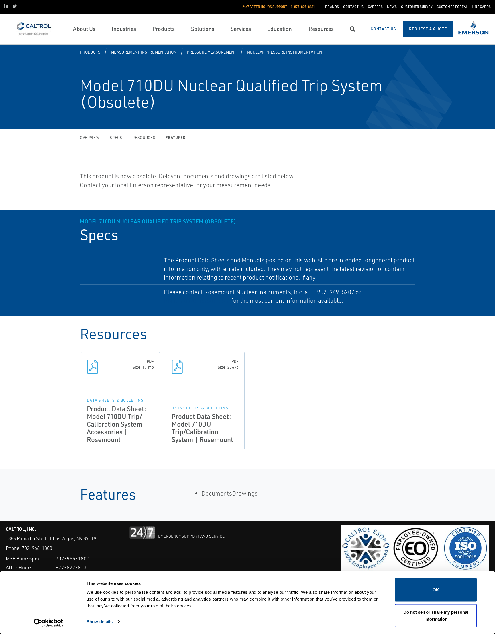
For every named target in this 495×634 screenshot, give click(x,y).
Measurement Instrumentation (143, 51)
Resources (143, 137)
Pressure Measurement (211, 51)
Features (175, 137)
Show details (100, 621)
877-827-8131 (72, 567)
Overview (89, 137)
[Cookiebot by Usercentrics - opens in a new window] (48, 623)
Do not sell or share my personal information (435, 615)
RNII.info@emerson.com (197, 300)
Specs (116, 137)
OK (436, 589)
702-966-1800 (37, 548)
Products (90, 51)
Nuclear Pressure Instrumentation (284, 51)
